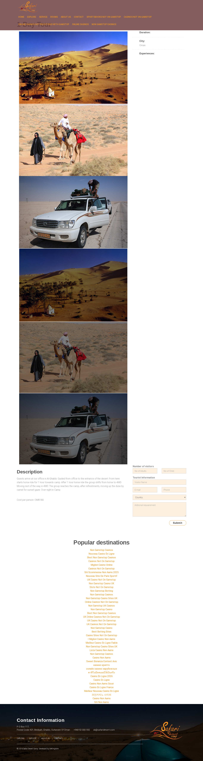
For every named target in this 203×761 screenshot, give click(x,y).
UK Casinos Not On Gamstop (101, 624)
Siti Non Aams (101, 702)
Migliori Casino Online (101, 564)
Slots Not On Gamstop (101, 587)
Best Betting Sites (101, 631)
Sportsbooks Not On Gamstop (104, 17)
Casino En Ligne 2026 (102, 676)
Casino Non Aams (102, 657)
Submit (177, 522)
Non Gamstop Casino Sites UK (101, 598)
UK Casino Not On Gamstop (101, 579)
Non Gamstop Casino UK (101, 583)
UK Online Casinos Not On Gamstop (101, 616)
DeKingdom (54, 749)
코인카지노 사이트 (101, 694)
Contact (79, 17)
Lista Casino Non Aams (101, 650)
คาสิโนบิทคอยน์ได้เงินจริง (101, 672)
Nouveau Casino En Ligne (101, 553)
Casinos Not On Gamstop (138, 17)
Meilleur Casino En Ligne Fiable (102, 642)
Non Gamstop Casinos (104, 24)
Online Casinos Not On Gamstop (101, 602)
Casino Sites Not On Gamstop (101, 635)
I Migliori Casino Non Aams (101, 639)
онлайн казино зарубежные (101, 668)
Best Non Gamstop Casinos (101, 557)
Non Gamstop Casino (101, 609)
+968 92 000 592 (82, 730)
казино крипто (101, 665)
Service (43, 17)
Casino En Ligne (101, 679)
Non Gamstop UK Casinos (101, 605)
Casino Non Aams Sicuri (101, 683)
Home (21, 17)
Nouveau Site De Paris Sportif (101, 576)
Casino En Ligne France (102, 687)
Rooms (54, 17)
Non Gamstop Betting (101, 590)
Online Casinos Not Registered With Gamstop (43, 24)
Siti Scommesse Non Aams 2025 (101, 572)
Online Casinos (80, 24)
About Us (66, 17)
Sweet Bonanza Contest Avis (101, 661)
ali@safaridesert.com (104, 730)
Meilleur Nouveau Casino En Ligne (101, 691)
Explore (31, 17)
